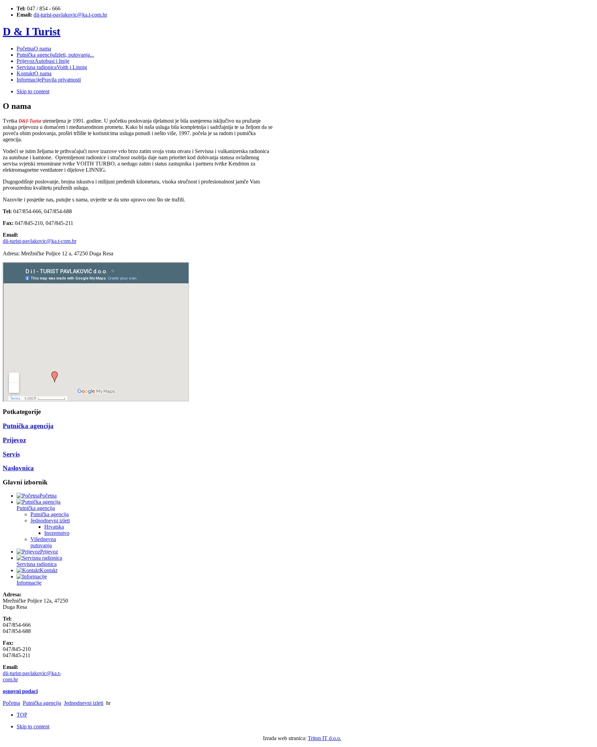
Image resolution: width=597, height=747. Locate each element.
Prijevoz (14, 440)
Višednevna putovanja (43, 542)
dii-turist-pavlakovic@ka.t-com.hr (70, 15)
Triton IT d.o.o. (324, 738)
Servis (11, 454)
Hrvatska (54, 527)
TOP (22, 715)
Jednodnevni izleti (50, 520)
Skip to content (33, 91)
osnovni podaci (20, 691)
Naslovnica (18, 468)
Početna (11, 703)
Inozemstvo (56, 533)
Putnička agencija (28, 425)
